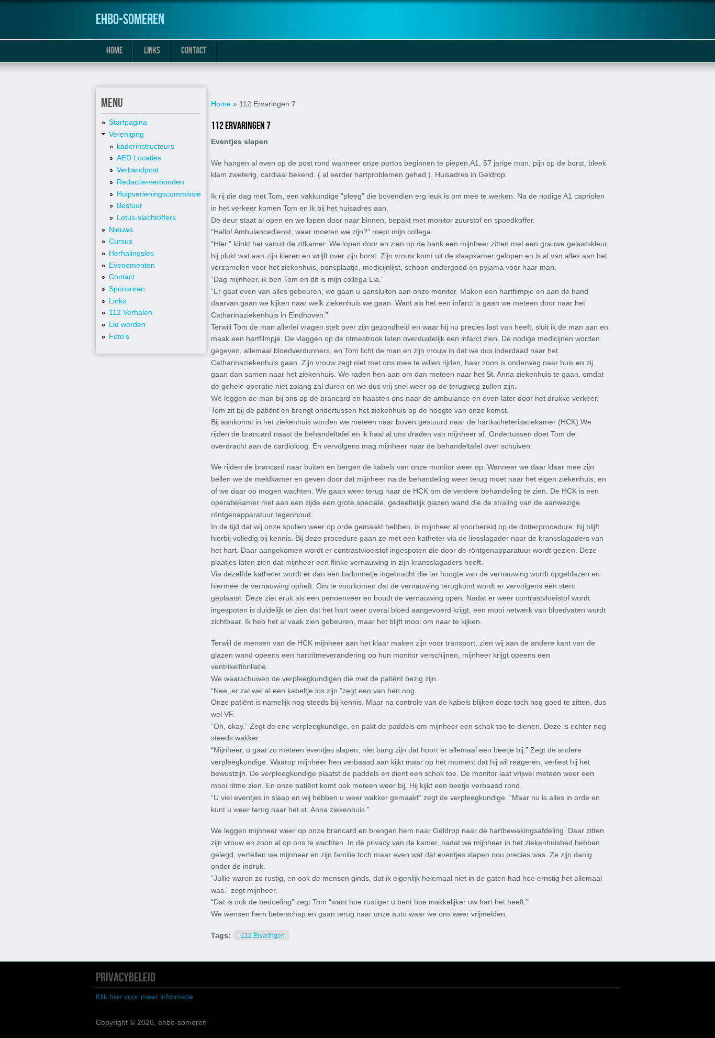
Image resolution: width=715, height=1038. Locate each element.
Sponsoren (127, 289)
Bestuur (129, 205)
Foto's (119, 336)
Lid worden (127, 324)
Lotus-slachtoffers (146, 217)
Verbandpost (138, 170)
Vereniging (126, 134)
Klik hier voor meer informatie (144, 996)
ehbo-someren (130, 19)
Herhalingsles (131, 253)
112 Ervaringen (263, 935)
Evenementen (132, 265)
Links (152, 50)
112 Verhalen (130, 312)
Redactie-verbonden (150, 182)
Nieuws (121, 229)
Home (114, 50)
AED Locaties (139, 158)
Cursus (120, 241)
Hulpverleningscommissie (159, 194)
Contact (193, 50)
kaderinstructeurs (145, 146)
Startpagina (128, 122)
